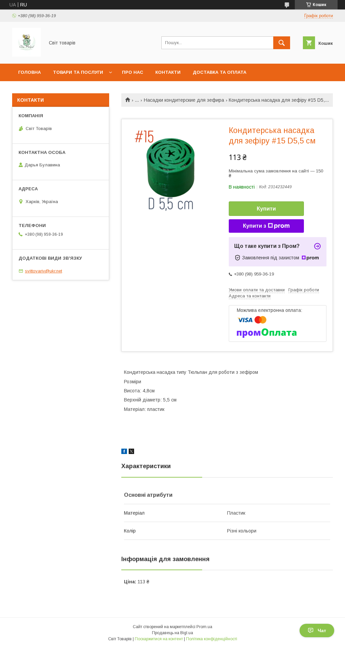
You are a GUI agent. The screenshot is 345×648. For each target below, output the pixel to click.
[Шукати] (281, 42)
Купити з (254, 226)
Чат (322, 630)
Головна (29, 72)
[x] (131, 452)
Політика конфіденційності (211, 639)
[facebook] (124, 452)
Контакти (168, 72)
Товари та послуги (78, 72)
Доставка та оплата (219, 72)
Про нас (132, 72)
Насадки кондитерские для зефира (184, 100)
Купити (266, 209)
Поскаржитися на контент (159, 639)
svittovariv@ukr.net (43, 270)
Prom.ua (204, 626)
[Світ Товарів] (26, 55)
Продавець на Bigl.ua (172, 632)
